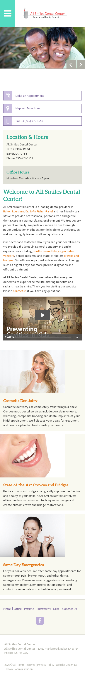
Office (18, 609)
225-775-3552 (21, 653)
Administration (24, 669)
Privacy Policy (45, 665)
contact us (20, 291)
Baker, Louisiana (13, 211)
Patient (29, 609)
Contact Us (69, 609)
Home (7, 609)
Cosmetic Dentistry (20, 400)
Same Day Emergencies (23, 564)
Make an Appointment (29, 96)
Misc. (56, 609)
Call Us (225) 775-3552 (29, 121)
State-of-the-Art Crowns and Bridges (35, 485)
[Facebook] (23, 621)
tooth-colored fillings (47, 251)
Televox (8, 669)
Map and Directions (27, 108)
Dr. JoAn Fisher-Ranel (39, 211)
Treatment (43, 609)
